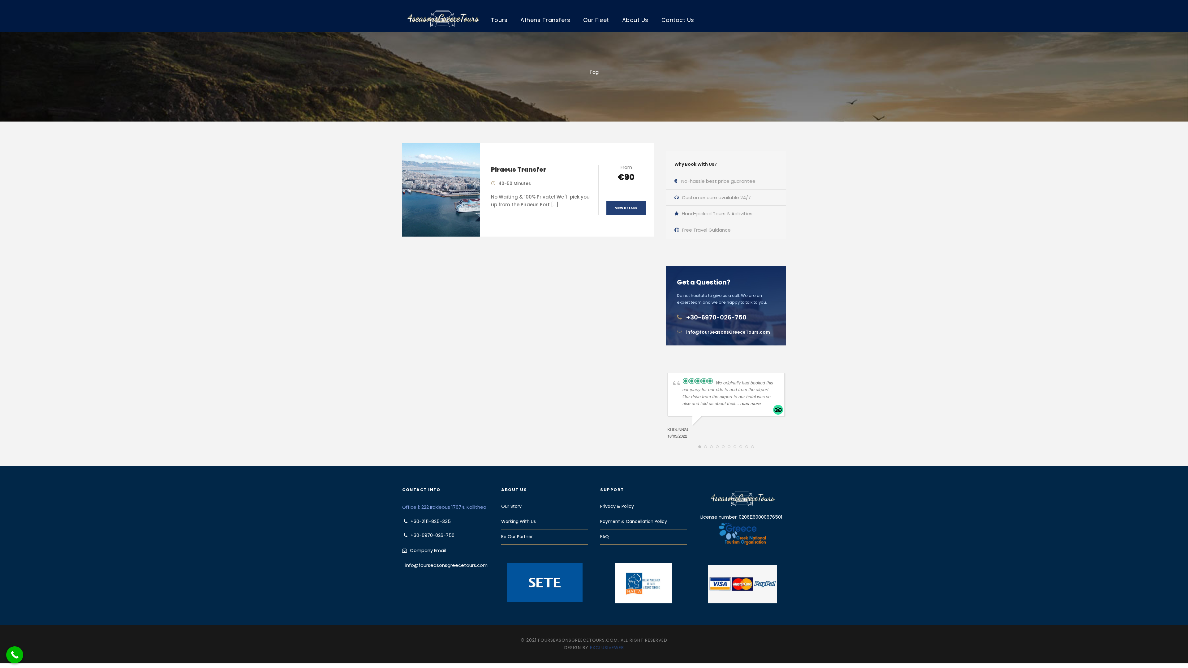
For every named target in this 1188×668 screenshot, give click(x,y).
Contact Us (677, 20)
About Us (635, 20)
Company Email (428, 550)
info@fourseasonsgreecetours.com (446, 565)
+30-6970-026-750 (716, 317)
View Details (626, 208)
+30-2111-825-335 (431, 521)
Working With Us (518, 521)
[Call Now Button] (14, 654)
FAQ (604, 536)
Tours (499, 20)
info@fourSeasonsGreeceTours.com (728, 332)
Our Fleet (596, 20)
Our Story (511, 506)
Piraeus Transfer (518, 169)
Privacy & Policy (617, 506)
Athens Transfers (545, 20)
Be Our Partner (517, 536)
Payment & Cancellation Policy (633, 521)
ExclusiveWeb (607, 647)
